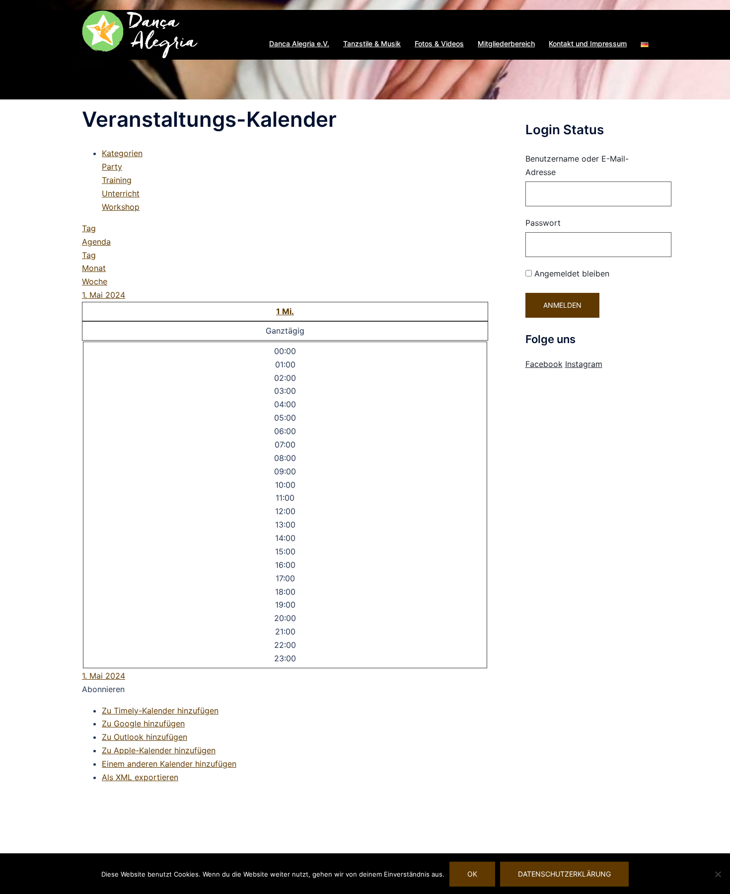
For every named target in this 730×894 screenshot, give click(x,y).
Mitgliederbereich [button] (506, 43)
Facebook (544, 364)
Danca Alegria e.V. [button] (299, 43)
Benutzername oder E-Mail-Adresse (577, 165)
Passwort (543, 223)
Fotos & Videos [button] (439, 43)
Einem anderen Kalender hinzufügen (169, 764)
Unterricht (121, 193)
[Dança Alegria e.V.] (140, 34)
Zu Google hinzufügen (143, 723)
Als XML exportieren (140, 777)
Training (117, 180)
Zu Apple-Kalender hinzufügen (159, 750)
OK (472, 874)
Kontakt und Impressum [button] (588, 43)
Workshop (121, 207)
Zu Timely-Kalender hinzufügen (160, 710)
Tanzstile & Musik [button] (372, 43)
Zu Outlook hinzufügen (144, 737)
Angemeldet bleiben (570, 273)
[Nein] (718, 874)
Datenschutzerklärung (564, 874)
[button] (645, 44)
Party (112, 167)
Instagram (583, 364)
